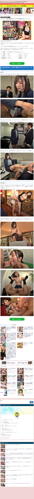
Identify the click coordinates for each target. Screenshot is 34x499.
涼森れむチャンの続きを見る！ (17, 63)
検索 (1, 400)
